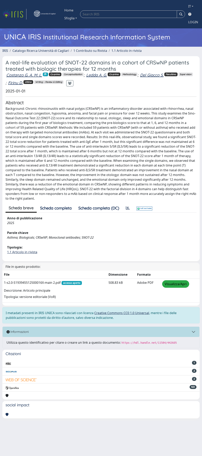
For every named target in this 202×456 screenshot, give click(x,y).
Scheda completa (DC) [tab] (98, 208)
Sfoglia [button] (69, 18)
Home (68, 10)
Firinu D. (15, 82)
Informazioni (19, 332)
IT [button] (189, 6)
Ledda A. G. (96, 75)
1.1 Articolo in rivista (126, 50)
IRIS (5, 50)
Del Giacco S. (152, 75)
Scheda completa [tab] (56, 208)
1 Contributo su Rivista (90, 50)
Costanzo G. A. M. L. (24, 75)
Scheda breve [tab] (21, 207)
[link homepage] (14, 14)
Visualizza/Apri (176, 284)
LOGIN (193, 22)
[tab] (128, 208)
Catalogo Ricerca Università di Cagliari (40, 50)
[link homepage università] (45, 14)
